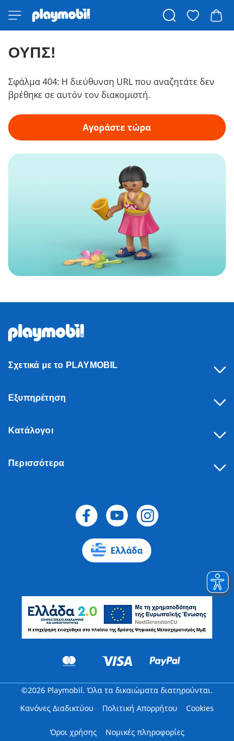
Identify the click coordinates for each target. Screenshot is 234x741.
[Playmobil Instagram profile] (147, 515)
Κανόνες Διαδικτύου (57, 708)
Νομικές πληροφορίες (145, 732)
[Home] (61, 15)
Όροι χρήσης (73, 732)
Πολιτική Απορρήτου (139, 708)
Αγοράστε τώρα (117, 127)
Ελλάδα (126, 550)
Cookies (200, 708)
